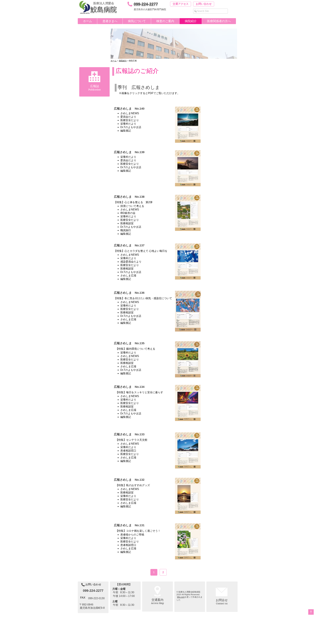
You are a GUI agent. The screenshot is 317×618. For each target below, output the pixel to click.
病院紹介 (123, 61)
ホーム (114, 61)
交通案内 (157, 599)
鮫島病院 (103, 9)
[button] (110, 21)
